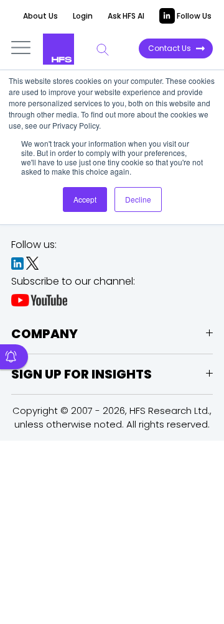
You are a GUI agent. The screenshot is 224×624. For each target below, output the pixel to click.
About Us (40, 16)
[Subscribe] (14, 356)
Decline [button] (138, 199)
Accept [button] (84, 199)
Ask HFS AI (126, 16)
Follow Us (193, 16)
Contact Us (169, 48)
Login (83, 16)
